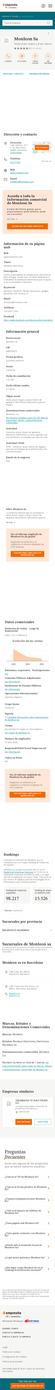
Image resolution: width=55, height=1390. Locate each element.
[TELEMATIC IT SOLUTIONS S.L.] (9, 1104)
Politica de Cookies (11, 1351)
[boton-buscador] (48, 23)
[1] (15, 48)
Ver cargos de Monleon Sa (17, 733)
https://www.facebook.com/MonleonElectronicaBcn (28, 320)
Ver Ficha (43, 1122)
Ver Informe (24, 1122)
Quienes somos (10, 1328)
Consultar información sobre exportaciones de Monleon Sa (26, 718)
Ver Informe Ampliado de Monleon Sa (27, 554)
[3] (21, 48)
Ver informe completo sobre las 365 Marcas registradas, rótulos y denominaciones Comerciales (27, 420)
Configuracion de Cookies (14, 1356)
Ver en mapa (42, 147)
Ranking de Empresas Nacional (18, 872)
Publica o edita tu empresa (16, 1337)
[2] (18, 48)
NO (6, 674)
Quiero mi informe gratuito (27, 226)
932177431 (15, 162)
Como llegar (16, 152)
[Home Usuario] (43, 6)
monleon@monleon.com (22, 182)
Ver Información (12, 682)
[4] (24, 48)
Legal (4, 1347)
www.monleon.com (19, 173)
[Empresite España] (11, 6)
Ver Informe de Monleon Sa (27, 1386)
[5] (27, 48)
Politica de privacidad (12, 1361)
